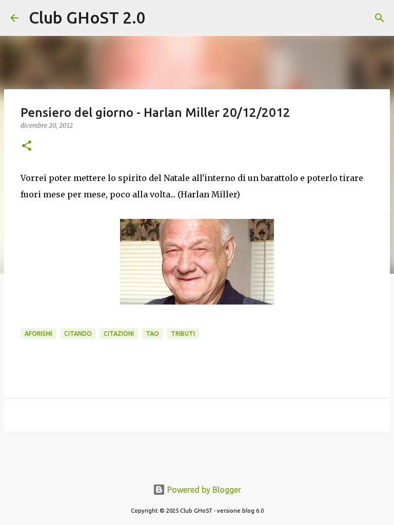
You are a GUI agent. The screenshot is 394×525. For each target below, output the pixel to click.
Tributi (183, 333)
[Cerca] (160, 18)
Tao (152, 333)
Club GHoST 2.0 (87, 17)
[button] (27, 146)
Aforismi (38, 333)
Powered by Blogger (203, 489)
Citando (78, 333)
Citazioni (119, 333)
